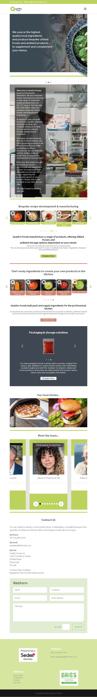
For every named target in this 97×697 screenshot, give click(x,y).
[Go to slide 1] (40, 231)
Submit (78, 627)
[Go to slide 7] (54, 231)
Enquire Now (48, 256)
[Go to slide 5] (49, 231)
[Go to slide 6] (52, 231)
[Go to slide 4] (47, 231)
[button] (7, 218)
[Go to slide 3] (45, 231)
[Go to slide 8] (56, 231)
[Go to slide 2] (42, 231)
